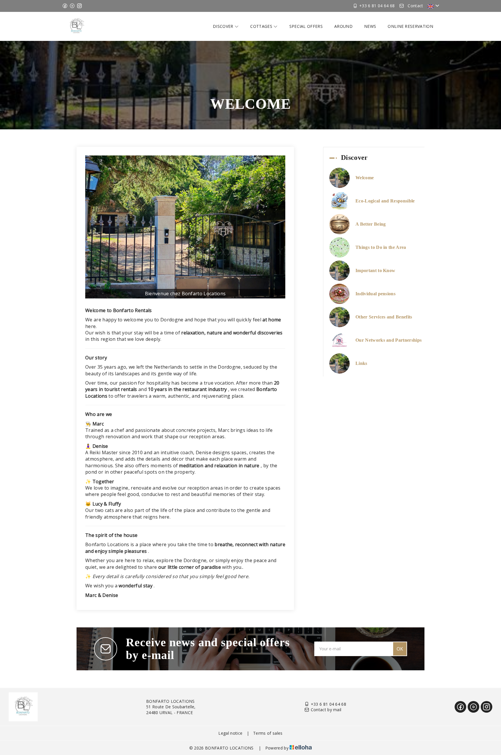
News (370, 26)
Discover (224, 26)
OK (400, 649)
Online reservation (410, 26)
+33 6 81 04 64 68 (328, 704)
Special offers (306, 26)
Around (343, 26)
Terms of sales (267, 733)
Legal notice (230, 733)
